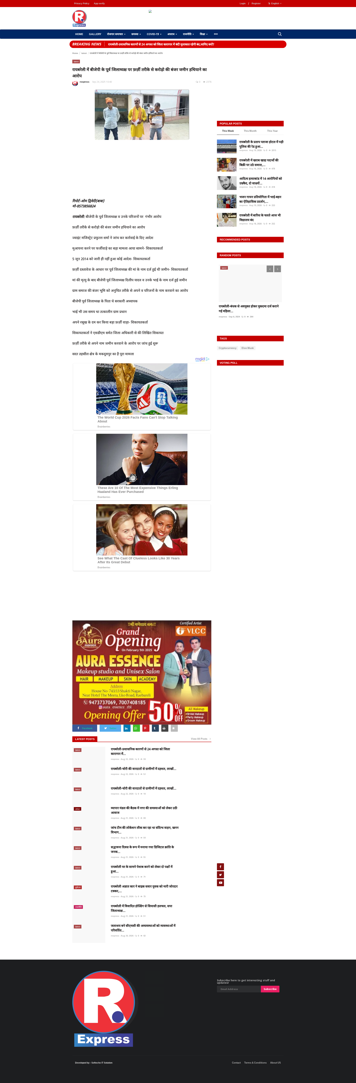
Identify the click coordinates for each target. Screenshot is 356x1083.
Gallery (95, 34)
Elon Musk (248, 348)
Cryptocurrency (227, 348)
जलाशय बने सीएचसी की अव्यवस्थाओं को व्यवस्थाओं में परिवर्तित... (143, 927)
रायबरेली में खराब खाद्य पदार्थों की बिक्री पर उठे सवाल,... (258, 162)
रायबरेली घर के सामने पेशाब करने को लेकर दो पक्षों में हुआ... (141, 869)
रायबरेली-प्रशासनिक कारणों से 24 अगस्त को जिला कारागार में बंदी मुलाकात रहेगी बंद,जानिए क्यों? (161, 44)
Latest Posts (85, 739)
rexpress (84, 82)
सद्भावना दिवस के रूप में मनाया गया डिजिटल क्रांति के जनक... (142, 849)
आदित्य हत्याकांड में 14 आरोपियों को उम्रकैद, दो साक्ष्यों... (260, 180)
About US (275, 1062)
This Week (228, 130)
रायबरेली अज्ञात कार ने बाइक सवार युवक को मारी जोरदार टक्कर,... (144, 888)
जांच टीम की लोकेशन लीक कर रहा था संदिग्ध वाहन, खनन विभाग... (145, 829)
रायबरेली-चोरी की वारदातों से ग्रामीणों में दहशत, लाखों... (143, 769)
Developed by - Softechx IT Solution (93, 1062)
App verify (99, 3)
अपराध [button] (171, 34)
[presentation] (270, 269)
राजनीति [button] (187, 34)
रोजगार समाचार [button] (115, 34)
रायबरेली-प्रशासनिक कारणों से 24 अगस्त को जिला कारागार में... (140, 751)
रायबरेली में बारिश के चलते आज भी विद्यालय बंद (260, 217)
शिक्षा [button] (203, 34)
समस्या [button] (135, 34)
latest (84, 53)
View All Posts (200, 738)
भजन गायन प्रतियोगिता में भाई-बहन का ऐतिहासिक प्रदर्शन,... (260, 199)
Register (256, 3)
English (275, 3)
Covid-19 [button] (153, 34)
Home (79, 34)
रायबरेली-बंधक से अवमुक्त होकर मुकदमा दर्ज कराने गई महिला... (249, 308)
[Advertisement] (67, 1077)
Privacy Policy (81, 3)
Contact (236, 1062)
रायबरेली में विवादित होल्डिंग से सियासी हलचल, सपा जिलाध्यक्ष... (141, 908)
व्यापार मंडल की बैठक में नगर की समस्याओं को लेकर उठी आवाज (144, 810)
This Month (250, 130)
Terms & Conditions (255, 1062)
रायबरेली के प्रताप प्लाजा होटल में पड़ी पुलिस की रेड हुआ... (261, 144)
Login (242, 3)
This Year (272, 130)
